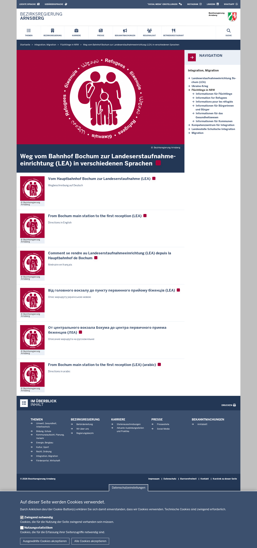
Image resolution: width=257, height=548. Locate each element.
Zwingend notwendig (38, 517)
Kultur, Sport (42, 447)
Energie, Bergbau (44, 442)
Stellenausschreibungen (129, 424)
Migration (198, 133)
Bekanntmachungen (208, 419)
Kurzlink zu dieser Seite (225, 478)
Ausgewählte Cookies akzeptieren (45, 541)
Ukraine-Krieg (200, 86)
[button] (165, 4)
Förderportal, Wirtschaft (48, 460)
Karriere (118, 419)
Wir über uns (82, 428)
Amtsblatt (202, 424)
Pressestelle (163, 424)
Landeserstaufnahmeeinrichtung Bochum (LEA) (213, 80)
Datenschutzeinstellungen (128, 488)
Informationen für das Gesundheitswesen (209, 115)
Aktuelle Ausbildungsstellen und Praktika (130, 430)
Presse (157, 419)
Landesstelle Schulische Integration (213, 129)
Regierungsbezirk (85, 433)
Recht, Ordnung (44, 451)
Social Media (163, 428)
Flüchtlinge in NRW (203, 90)
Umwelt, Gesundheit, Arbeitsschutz (46, 425)
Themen (37, 419)
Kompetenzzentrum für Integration (213, 125)
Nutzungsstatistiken (38, 527)
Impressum (153, 478)
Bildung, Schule (43, 431)
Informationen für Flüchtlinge (214, 93)
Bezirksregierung (85, 419)
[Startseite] (223, 17)
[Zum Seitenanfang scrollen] (250, 542)
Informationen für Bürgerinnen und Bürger (215, 107)
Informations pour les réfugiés (214, 101)
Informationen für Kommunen (214, 121)
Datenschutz (169, 478)
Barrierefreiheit (188, 478)
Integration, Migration (203, 70)
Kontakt (205, 478)
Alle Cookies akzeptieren (90, 541)
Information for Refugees (211, 97)
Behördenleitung (84, 424)
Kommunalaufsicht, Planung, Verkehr (50, 436)
